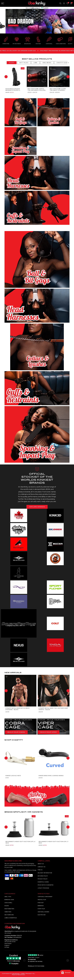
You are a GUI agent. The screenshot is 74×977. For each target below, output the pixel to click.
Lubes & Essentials (11, 917)
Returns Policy (43, 876)
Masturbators (9, 908)
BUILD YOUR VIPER (48, 732)
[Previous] (6, 63)
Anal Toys (8, 896)
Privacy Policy (42, 878)
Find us (40, 869)
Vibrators (8, 911)
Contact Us (41, 866)
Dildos (7, 905)
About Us (41, 863)
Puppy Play (41, 908)
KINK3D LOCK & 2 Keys (13, 775)
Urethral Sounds (43, 911)
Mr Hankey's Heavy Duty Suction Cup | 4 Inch (20, 842)
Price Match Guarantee (45, 885)
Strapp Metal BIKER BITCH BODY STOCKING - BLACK (17, 708)
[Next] (68, 63)
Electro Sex (42, 914)
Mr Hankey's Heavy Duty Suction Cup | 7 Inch (53, 842)
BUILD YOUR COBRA (16, 732)
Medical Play (42, 899)
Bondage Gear (9, 899)
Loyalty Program (43, 888)
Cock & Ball (8, 902)
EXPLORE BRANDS (37, 506)
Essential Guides (43, 882)
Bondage (41, 905)
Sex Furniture (9, 914)
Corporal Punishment (45, 896)
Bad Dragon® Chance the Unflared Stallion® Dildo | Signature (37, 89)
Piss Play (41, 902)
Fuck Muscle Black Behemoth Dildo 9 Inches (12, 89)
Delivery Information (45, 872)
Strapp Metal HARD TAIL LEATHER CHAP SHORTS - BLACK (53, 708)
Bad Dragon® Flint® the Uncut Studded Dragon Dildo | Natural (59, 89)
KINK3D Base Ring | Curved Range (51, 775)
